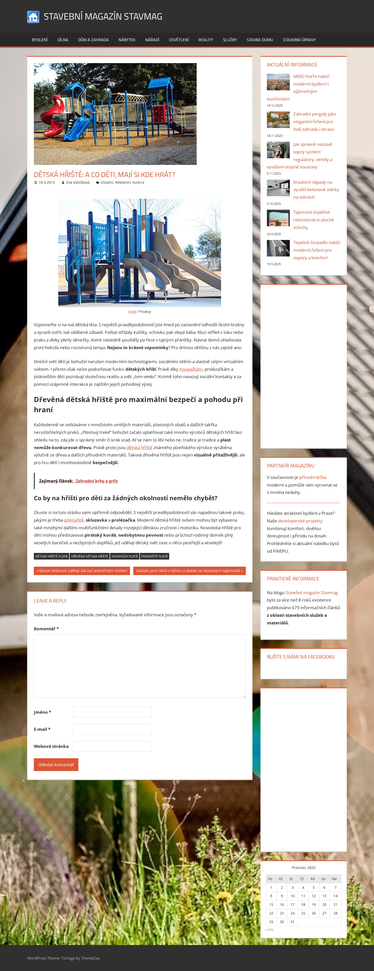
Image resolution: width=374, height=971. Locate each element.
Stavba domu (260, 40)
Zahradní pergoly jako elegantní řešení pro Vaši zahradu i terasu (314, 121)
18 (303, 904)
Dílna (62, 40)
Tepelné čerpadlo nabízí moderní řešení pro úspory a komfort (316, 250)
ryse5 (132, 311)
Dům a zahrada (93, 40)
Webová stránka (51, 746)
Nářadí (152, 40)
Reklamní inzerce (130, 182)
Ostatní (107, 182)
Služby (230, 40)
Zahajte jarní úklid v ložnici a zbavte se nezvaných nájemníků (188, 571)
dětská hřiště (139, 447)
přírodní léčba (312, 477)
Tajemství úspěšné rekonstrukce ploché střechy (313, 219)
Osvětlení (179, 40)
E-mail (42, 729)
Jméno (42, 712)
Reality (205, 40)
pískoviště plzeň (154, 556)
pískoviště (74, 520)
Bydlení (40, 40)
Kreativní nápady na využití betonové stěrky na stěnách (316, 189)
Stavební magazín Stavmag (103, 16)
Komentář (46, 629)
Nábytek (127, 40)
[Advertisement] (303, 365)
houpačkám (191, 369)
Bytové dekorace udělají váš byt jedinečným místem (83, 571)
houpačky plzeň (125, 556)
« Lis (269, 929)
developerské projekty (300, 521)
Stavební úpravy (299, 40)
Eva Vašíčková (78, 182)
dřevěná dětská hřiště (89, 556)
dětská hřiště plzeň (51, 556)
